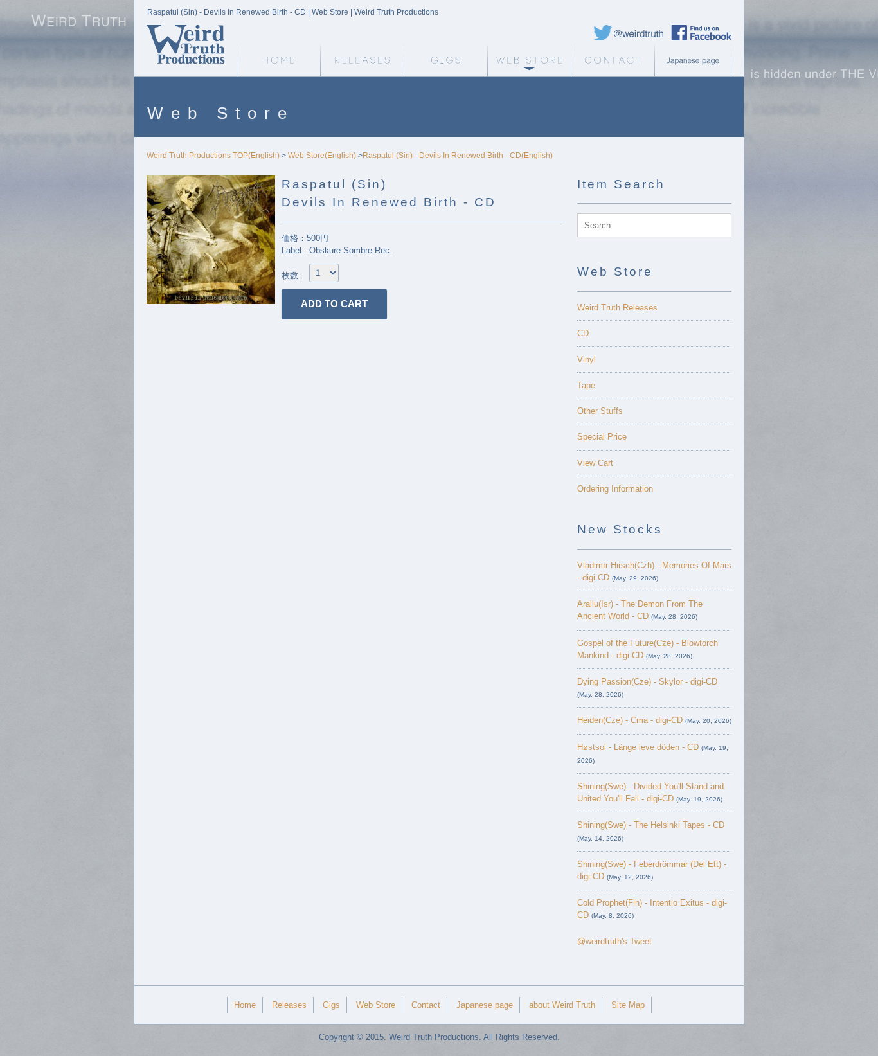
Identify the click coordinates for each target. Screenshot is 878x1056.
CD (583, 333)
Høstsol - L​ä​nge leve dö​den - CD (638, 747)
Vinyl (586, 359)
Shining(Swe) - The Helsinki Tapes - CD (650, 825)
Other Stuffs (600, 411)
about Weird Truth (562, 1005)
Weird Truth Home (278, 60)
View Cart (595, 463)
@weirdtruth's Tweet (614, 941)
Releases (362, 60)
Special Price (602, 437)
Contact (612, 60)
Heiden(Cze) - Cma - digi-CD (630, 720)
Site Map (628, 1005)
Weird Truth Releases (617, 307)
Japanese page (696, 60)
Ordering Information (615, 489)
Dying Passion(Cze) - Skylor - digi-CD (647, 681)
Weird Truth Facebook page (701, 32)
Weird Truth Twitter (628, 32)
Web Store (529, 60)
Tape (586, 385)
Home (245, 1005)
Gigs (445, 60)
